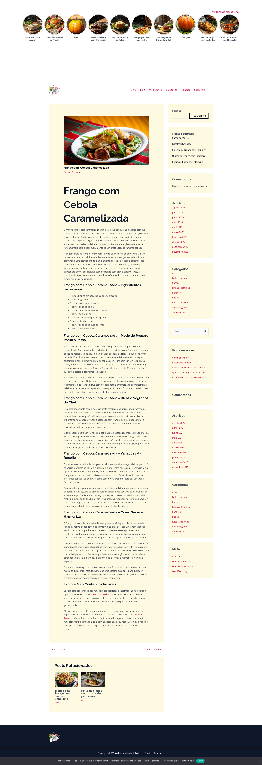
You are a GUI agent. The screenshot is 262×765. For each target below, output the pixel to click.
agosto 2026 (178, 207)
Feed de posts (179, 561)
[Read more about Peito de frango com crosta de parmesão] (93, 679)
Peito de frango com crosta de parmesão (91, 693)
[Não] (258, 761)
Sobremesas (178, 312)
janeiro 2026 (178, 241)
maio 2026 (177, 222)
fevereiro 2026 (179, 237)
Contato (186, 89)
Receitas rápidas (180, 302)
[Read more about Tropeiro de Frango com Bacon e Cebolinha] (66, 679)
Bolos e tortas (179, 277)
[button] (211, 90)
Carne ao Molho (180, 137)
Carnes (175, 282)
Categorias (171, 89)
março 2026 (178, 232)
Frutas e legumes (181, 287)
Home (133, 89)
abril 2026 (177, 227)
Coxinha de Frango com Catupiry (189, 149)
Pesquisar (177, 110)
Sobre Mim (200, 89)
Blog (142, 89)
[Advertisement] (131, 64)
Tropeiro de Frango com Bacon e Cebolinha (62, 695)
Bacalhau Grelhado (182, 143)
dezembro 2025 (180, 246)
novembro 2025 (180, 251)
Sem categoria (179, 307)
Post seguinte (155, 649)
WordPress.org (180, 571)
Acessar (176, 556)
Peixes (175, 297)
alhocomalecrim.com (103, 594)
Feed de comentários (182, 566)
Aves (67, 172)
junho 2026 (178, 217)
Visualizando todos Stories (225, 11)
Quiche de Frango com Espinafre (188, 155)
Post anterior (57, 649)
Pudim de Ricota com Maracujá (187, 161)
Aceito (200, 761)
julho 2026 (177, 212)
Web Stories (155, 89)
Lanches (176, 292)
